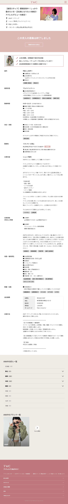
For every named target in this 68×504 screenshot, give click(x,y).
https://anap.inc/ (41, 308)
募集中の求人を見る (34, 44)
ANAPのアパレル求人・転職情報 (22, 473)
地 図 (47, 146)
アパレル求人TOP (7, 473)
